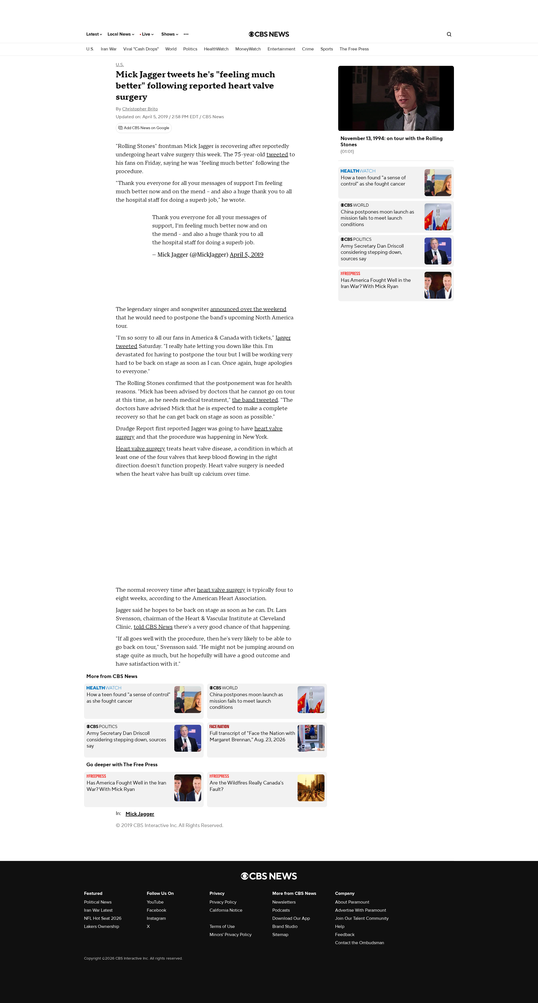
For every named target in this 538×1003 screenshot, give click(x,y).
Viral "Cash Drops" (141, 49)
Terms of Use (222, 926)
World (171, 49)
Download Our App (291, 918)
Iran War (109, 49)
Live (146, 34)
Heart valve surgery (140, 448)
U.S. (90, 49)
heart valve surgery (221, 590)
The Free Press (354, 49)
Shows (168, 34)
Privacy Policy (223, 902)
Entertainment (281, 49)
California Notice (226, 910)
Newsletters (284, 902)
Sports (327, 49)
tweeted (277, 154)
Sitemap (280, 934)
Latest (93, 34)
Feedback (344, 934)
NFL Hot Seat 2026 (102, 918)
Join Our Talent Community (362, 918)
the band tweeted (255, 400)
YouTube (155, 902)
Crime (308, 49)
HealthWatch (216, 49)
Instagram (156, 918)
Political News (98, 902)
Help (339, 926)
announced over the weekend (248, 309)
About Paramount (352, 902)
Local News (120, 34)
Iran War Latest (98, 910)
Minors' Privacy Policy (231, 934)
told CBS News (153, 627)
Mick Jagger (140, 814)
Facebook (156, 910)
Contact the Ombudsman (359, 943)
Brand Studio (285, 926)
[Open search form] (449, 34)
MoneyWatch (248, 49)
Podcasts (281, 910)
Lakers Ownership (101, 926)
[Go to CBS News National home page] (269, 34)
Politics (190, 49)
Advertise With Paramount (360, 910)
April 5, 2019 (246, 254)
